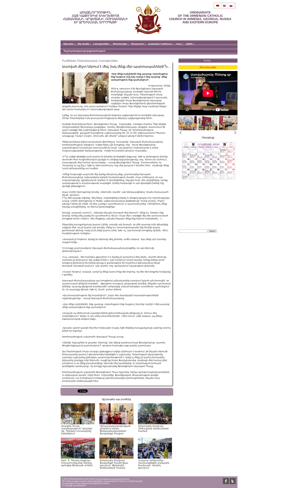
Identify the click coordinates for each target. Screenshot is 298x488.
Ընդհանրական (87, 60)
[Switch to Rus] (231, 6)
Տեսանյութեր (120, 44)
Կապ (178, 44)
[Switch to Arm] (218, 6)
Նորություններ (101, 44)
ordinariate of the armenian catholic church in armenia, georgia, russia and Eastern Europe (200, 17)
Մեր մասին (83, 44)
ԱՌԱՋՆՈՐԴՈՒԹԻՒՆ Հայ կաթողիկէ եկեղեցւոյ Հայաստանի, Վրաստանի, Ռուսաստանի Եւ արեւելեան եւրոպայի (95, 17)
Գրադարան (137, 44)
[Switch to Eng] (224, 6)
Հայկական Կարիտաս (160, 44)
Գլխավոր (68, 44)
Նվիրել (189, 44)
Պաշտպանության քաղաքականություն (84, 51)
